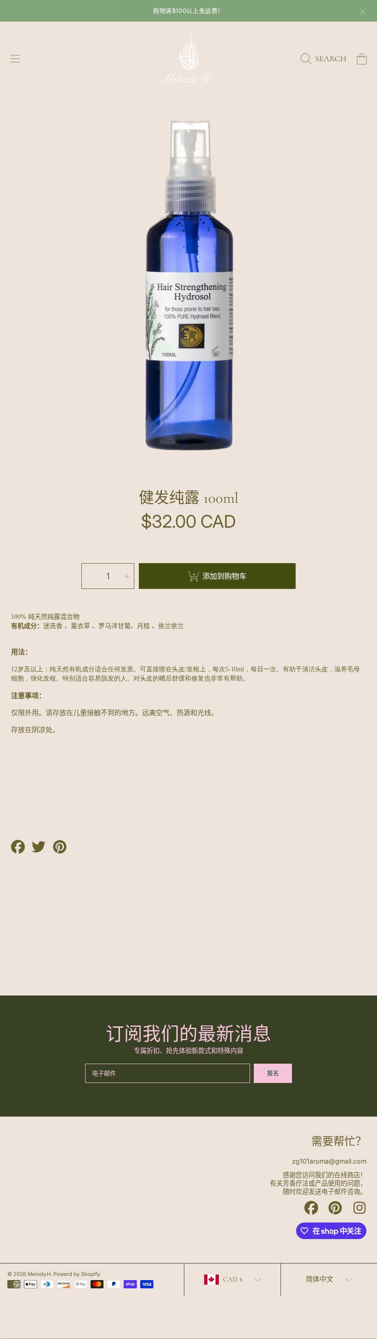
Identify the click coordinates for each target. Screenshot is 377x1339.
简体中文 (319, 1279)
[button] (15, 59)
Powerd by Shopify (76, 1274)
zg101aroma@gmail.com (329, 1161)
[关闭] (363, 11)
